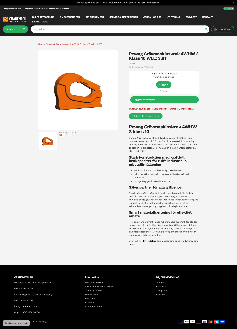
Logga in (164, 84)
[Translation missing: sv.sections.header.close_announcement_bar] (233, 2)
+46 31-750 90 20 (23, 300)
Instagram (161, 290)
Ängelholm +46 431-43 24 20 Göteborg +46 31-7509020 (47, 9)
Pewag (132, 63)
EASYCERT (90, 298)
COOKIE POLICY (93, 306)
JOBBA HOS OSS (94, 290)
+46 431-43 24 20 (23, 288)
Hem (40, 44)
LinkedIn (160, 282)
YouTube (160, 294)
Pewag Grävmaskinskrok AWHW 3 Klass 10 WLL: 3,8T (74, 44)
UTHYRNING (91, 294)
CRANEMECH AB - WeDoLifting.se (34, 322)
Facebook (161, 286)
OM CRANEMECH (94, 282)
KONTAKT (90, 302)
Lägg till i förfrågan (144, 99)
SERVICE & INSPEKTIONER (99, 286)
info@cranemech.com (12, 9)
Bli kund (164, 91)
